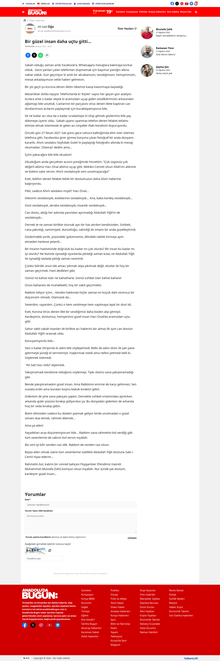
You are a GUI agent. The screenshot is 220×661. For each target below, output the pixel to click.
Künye (172, 594)
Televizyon (116, 636)
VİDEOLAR (45, 4)
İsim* (28, 499)
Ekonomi (86, 603)
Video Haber (118, 607)
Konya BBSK (88, 598)
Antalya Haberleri (120, 611)
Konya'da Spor (119, 640)
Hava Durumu (148, 628)
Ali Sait (46, 27)
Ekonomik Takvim (150, 619)
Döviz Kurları (147, 607)
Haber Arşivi (176, 607)
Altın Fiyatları (147, 611)
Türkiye (85, 611)
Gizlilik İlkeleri (177, 598)
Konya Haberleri (120, 615)
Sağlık (84, 607)
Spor (113, 619)
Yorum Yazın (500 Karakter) (39, 510)
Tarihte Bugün (89, 623)
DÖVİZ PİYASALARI (63, 4)
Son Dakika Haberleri (181, 615)
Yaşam (114, 632)
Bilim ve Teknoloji (120, 623)
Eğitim (84, 615)
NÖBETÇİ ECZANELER (104, 4)
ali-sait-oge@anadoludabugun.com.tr (54, 31)
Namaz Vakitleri (149, 632)
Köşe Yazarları (36, 20)
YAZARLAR (30, 4)
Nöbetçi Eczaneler (150, 623)
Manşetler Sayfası (150, 598)
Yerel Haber (117, 603)
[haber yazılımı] (191, 658)
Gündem (86, 590)
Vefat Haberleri (89, 636)
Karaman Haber (90, 632)
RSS (27, 658)
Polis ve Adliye (118, 598)
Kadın (114, 628)
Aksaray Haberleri (91, 628)
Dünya (114, 594)
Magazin (115, 644)
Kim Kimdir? (88, 619)
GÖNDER (132, 538)
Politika (115, 590)
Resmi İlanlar (176, 590)
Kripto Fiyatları (148, 615)
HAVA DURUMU (83, 4)
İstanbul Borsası (149, 603)
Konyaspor (87, 594)
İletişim (173, 603)
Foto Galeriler (147, 594)
